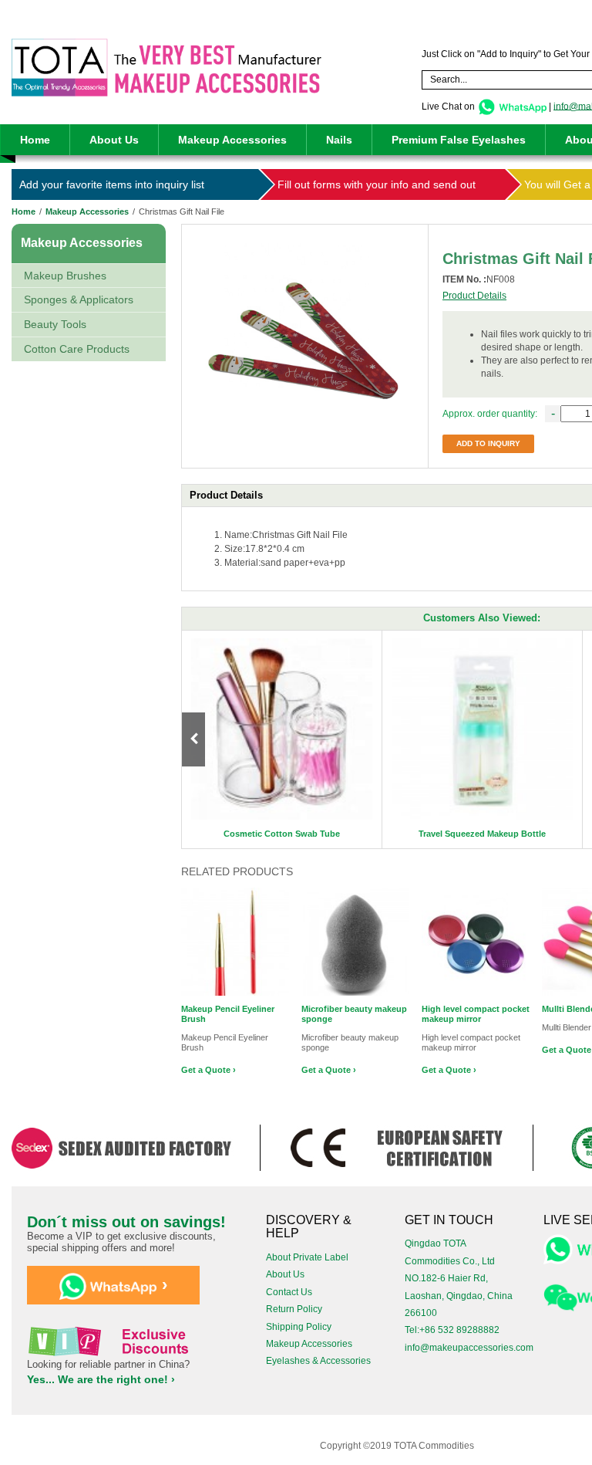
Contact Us (289, 1292)
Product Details (474, 295)
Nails (339, 140)
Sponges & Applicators (78, 299)
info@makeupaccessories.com (469, 1347)
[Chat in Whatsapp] (512, 105)
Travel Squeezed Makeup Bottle (482, 833)
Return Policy (294, 1309)
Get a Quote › (208, 1069)
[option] (282, 739)
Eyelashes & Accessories (318, 1360)
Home (35, 140)
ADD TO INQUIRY (488, 443)
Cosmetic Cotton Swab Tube (282, 833)
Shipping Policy (298, 1326)
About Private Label (307, 1257)
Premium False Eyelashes (459, 140)
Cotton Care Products (77, 349)
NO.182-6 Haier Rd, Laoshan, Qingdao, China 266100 (459, 1295)
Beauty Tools (55, 324)
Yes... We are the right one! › (101, 1379)
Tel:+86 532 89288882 (452, 1330)
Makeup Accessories (232, 140)
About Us (114, 140)
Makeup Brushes (65, 275)
